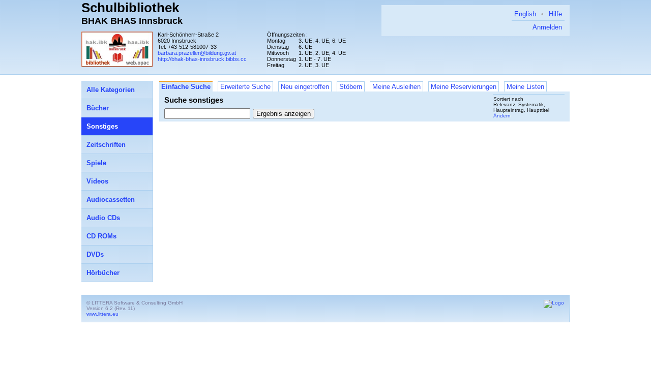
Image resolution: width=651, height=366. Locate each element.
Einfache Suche (186, 86)
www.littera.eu (102, 314)
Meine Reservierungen (463, 86)
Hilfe (555, 14)
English (525, 14)
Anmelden (547, 27)
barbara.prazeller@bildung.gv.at (197, 53)
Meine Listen (525, 86)
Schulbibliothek (130, 8)
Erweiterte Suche (245, 86)
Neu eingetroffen (305, 86)
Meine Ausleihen (396, 86)
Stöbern (350, 86)
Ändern (502, 115)
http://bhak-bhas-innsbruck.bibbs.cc (202, 59)
